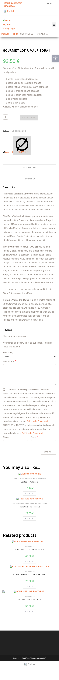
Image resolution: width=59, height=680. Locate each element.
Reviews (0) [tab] (29, 179)
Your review (9, 361)
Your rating (9, 353)
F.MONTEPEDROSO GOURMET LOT (29, 574)
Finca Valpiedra (26, 478)
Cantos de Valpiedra (29, 482)
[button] (54, 24)
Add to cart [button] (29, 493)
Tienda (14, 34)
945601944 (9, 6)
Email (34, 437)
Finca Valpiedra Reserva (29, 507)
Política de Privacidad (37, 421)
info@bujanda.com (13, 3)
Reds (35, 478)
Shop (49, 3)
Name (6, 437)
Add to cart (28, 118)
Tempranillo (42, 478)
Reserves (33, 503)
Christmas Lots (19, 131)
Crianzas (16, 478)
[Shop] (56, 3)
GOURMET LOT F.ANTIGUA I (29, 600)
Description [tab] (29, 168)
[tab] (29, 172)
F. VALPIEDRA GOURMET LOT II (29, 550)
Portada (5, 34)
